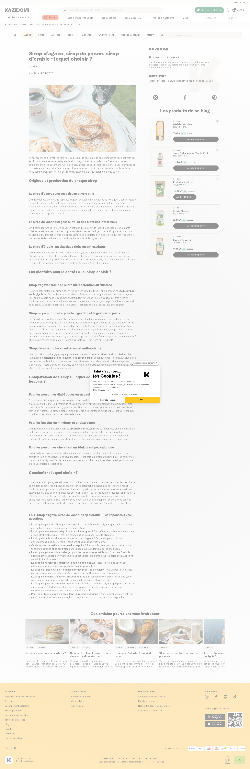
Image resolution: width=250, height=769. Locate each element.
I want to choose (107, 400)
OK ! (142, 400)
